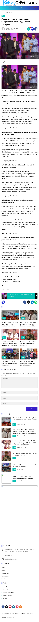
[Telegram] (32, 302)
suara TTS (6, 587)
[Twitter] (28, 302)
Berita (4, 318)
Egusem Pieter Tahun (8, 592)
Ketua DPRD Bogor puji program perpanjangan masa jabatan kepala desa (27, 363)
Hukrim (4, 579)
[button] (30, 3)
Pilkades (5, 598)
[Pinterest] (10, 606)
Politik (3, 15)
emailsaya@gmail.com (11, 559)
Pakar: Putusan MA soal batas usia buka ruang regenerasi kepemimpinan (28, 343)
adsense (7, 28)
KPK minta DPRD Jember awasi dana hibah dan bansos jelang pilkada (9, 363)
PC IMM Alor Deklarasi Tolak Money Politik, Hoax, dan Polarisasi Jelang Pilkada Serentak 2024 (10, 324)
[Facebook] (24, 302)
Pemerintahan (5, 576)
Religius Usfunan (7, 595)
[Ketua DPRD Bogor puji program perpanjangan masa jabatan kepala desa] (28, 354)
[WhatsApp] (35, 302)
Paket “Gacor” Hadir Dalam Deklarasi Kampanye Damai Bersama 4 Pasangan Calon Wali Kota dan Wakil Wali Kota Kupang (28, 324)
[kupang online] (14, 2)
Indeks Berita (15, 613)
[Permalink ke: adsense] (4, 29)
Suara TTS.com (7, 590)
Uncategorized (5, 573)
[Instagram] (17, 606)
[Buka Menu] (33, 3)
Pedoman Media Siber (26, 613)
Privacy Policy (5, 613)
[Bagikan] (35, 29)
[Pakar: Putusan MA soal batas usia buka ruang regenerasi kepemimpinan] (28, 334)
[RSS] (20, 606)
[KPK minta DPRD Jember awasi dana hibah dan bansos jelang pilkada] (10, 354)
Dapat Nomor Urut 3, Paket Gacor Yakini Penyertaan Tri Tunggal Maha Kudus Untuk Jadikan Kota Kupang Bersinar (10, 343)
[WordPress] (13, 606)
